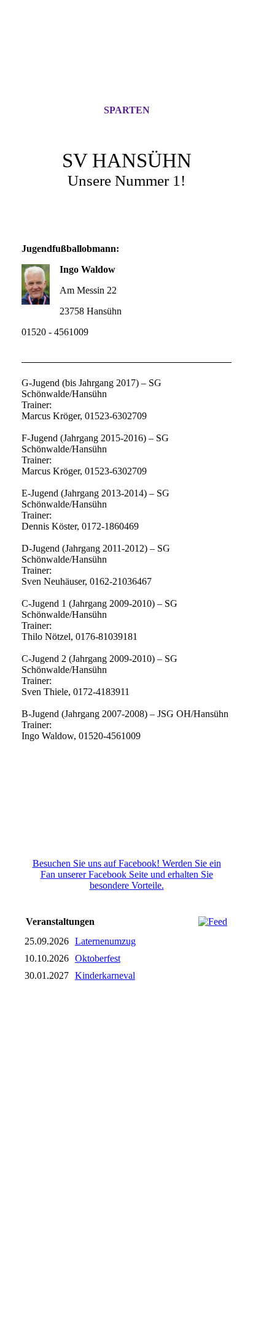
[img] (126, 63)
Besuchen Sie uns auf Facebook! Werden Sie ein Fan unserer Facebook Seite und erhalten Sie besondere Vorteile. (127, 874)
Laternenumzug (105, 941)
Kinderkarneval (105, 975)
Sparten (127, 110)
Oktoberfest (97, 958)
